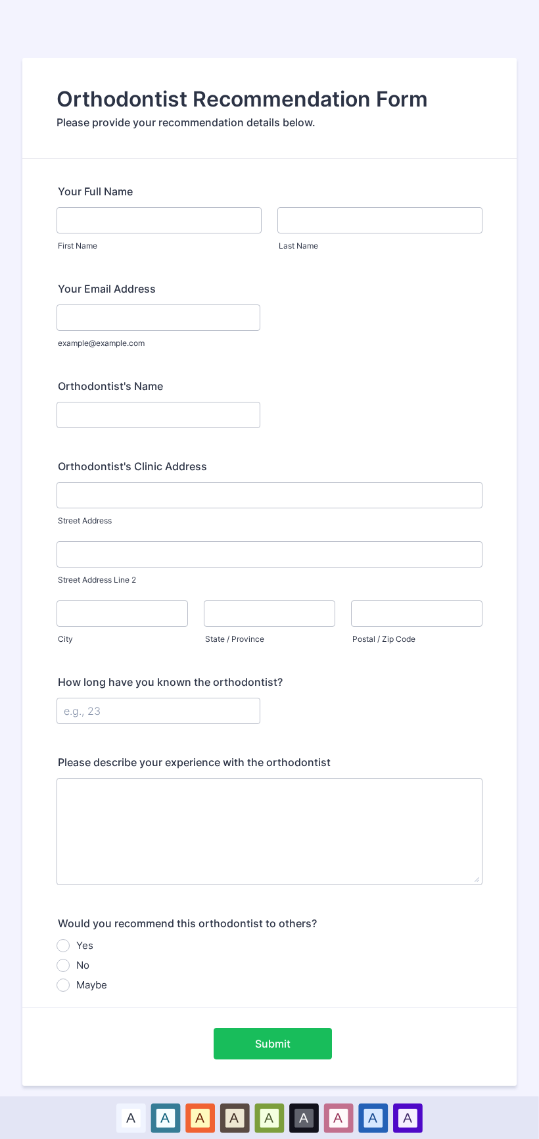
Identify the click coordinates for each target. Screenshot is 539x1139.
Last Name (298, 246)
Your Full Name (95, 191)
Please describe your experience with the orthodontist (194, 762)
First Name (77, 246)
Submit (273, 1043)
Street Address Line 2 (97, 580)
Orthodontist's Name (110, 386)
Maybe (91, 985)
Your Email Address (107, 288)
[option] (131, 1117)
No (82, 965)
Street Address (85, 520)
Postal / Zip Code (383, 639)
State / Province (234, 639)
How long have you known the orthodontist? (170, 682)
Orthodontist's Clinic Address (132, 466)
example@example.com (101, 343)
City (65, 639)
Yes (84, 945)
